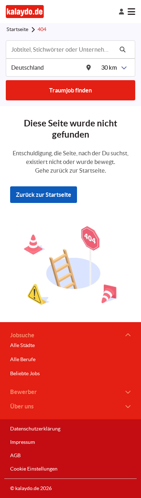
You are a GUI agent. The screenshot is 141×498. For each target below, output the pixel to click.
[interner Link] (25, 11)
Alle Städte (22, 345)
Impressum (22, 442)
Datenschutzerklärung (35, 429)
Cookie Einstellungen (33, 469)
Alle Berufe (22, 359)
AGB (15, 455)
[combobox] (62, 49)
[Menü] (131, 11)
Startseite (17, 29)
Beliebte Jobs (25, 373)
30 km (109, 67)
